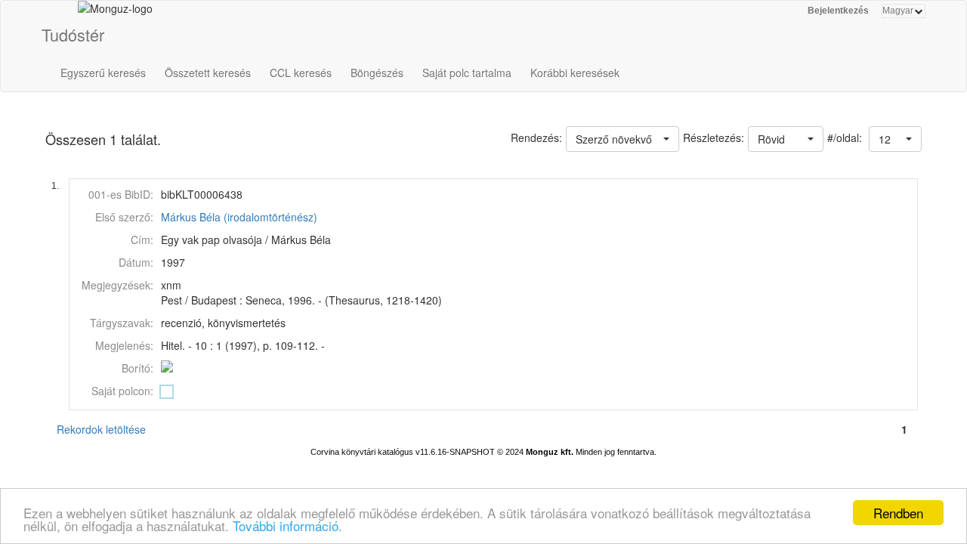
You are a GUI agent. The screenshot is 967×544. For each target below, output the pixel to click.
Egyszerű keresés (103, 72)
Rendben (898, 512)
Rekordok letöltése (101, 429)
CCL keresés (301, 72)
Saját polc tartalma (466, 72)
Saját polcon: (122, 390)
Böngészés (377, 72)
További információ (285, 525)
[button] (895, 139)
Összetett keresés (208, 72)
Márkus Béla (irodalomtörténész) (239, 216)
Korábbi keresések (574, 72)
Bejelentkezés (838, 10)
